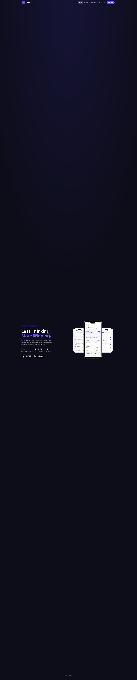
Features (86, 2)
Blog (100, 2)
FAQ (104, 2)
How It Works (94, 2)
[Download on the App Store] (26, 356)
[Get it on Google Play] (38, 356)
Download (110, 2)
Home (80, 2)
